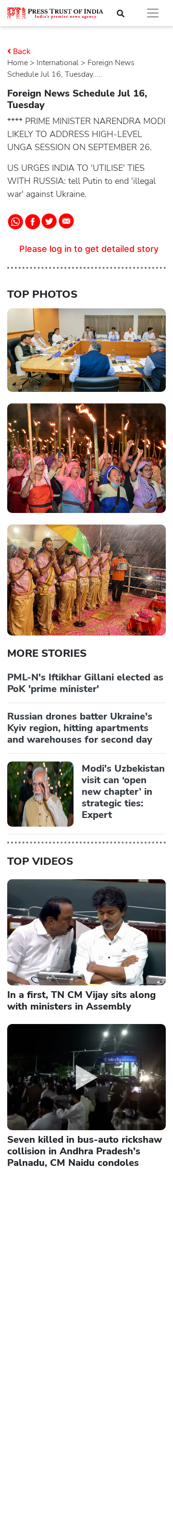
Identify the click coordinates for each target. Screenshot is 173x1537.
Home (17, 62)
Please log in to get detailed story (89, 249)
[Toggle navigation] (153, 13)
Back (22, 51)
